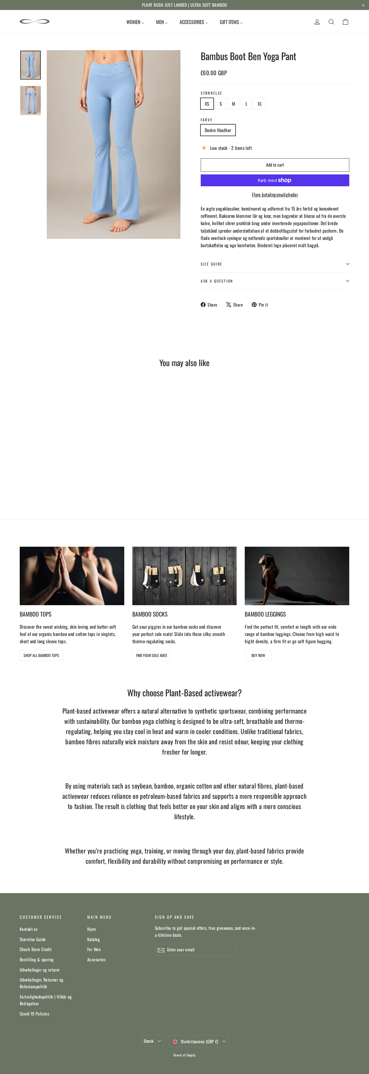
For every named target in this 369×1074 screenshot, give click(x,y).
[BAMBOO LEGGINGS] (297, 576)
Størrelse (211, 93)
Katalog (93, 939)
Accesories (96, 959)
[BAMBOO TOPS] (72, 576)
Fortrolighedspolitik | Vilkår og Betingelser (46, 1000)
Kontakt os (29, 929)
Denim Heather (218, 130)
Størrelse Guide (33, 939)
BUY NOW (258, 655)
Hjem (91, 929)
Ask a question (217, 281)
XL (260, 103)
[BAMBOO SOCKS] (184, 576)
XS (207, 103)
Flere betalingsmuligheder (275, 194)
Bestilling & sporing (37, 959)
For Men (93, 949)
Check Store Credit (36, 949)
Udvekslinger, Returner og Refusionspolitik (41, 983)
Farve (207, 120)
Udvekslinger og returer (40, 969)
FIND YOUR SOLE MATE (151, 655)
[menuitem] (135, 22)
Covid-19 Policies (34, 1013)
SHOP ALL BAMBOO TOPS (41, 655)
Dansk (148, 1041)
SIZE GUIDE (212, 264)
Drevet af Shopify (184, 1055)
